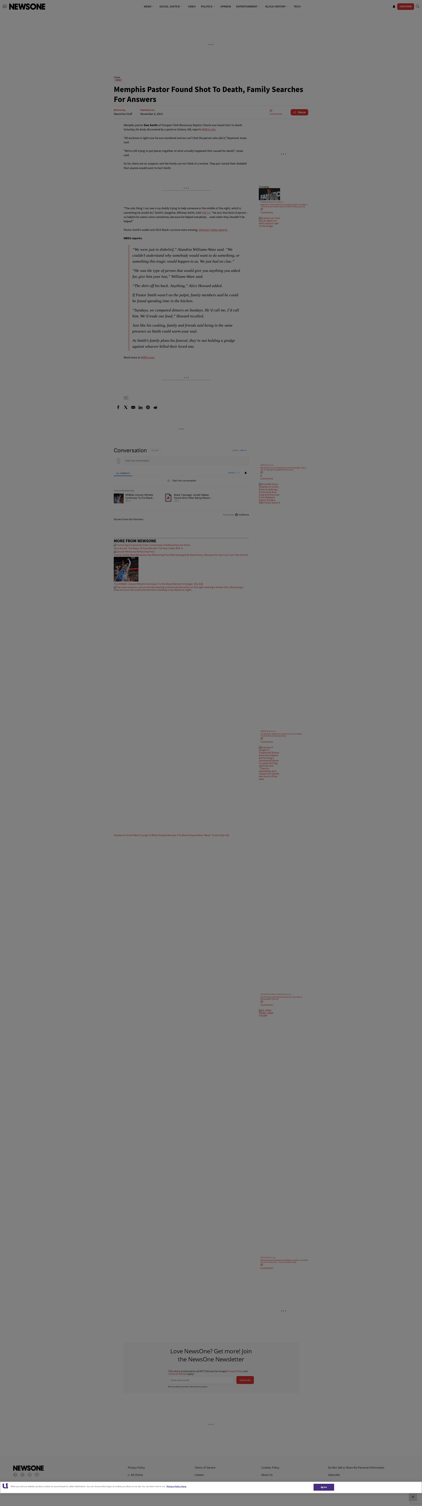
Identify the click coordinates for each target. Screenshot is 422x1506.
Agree (324, 1487)
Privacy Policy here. (176, 1486)
